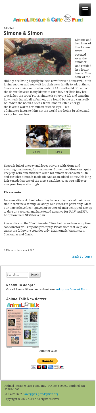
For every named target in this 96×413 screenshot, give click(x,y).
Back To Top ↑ (82, 256)
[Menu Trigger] (85, 9)
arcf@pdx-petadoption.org (41, 394)
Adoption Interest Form (72, 289)
